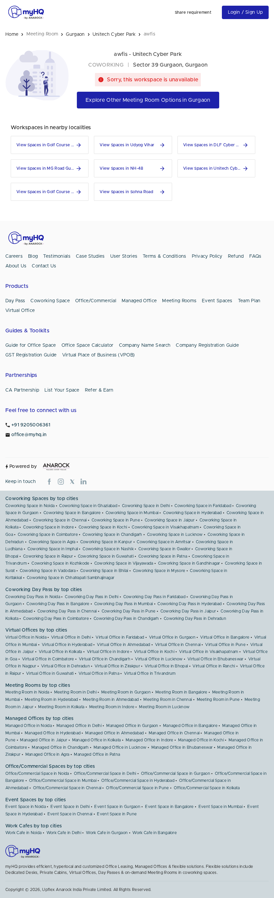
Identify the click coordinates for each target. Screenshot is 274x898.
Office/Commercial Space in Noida (37, 773)
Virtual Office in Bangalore (224, 637)
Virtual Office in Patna (99, 673)
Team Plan (249, 301)
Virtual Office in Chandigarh (104, 659)
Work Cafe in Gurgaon (107, 833)
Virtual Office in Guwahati (50, 673)
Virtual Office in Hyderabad (67, 645)
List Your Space (62, 390)
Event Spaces (217, 301)
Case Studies (90, 256)
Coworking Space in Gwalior (164, 549)
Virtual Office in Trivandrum (149, 673)
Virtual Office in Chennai (178, 645)
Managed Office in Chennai (174, 733)
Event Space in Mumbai (220, 807)
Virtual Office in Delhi (71, 637)
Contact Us (44, 266)
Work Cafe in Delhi (63, 833)
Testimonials (57, 256)
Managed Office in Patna (97, 754)
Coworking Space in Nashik (108, 549)
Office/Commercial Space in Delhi (105, 773)
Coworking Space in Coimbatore (48, 535)
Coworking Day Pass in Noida (32, 597)
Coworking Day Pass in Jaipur (188, 611)
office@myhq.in (28, 434)
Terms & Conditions (164, 256)
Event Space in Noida (25, 807)
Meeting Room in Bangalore (181, 692)
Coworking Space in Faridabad (202, 506)
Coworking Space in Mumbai (132, 513)
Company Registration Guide (207, 345)
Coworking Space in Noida (29, 506)
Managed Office (139, 301)
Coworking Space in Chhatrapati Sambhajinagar (70, 578)
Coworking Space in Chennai (60, 520)
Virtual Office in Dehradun (65, 666)
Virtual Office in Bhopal (166, 666)
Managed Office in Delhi (79, 726)
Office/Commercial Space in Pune (137, 788)
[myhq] (26, 12)
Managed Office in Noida (28, 726)
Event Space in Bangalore (169, 807)
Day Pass (15, 301)
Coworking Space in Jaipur (170, 520)
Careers (14, 256)
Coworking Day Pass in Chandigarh (126, 619)
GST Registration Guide (31, 355)
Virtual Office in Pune (225, 645)
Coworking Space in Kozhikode (60, 563)
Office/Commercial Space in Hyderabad (137, 781)
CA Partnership (22, 390)
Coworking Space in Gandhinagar (189, 563)
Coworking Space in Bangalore (72, 513)
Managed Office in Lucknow (120, 747)
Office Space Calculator (87, 345)
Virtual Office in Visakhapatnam (208, 652)
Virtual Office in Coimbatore (48, 659)
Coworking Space (50, 301)
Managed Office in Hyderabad (53, 733)
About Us (15, 266)
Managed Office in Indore (149, 740)
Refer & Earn (99, 390)
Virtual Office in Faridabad (120, 637)
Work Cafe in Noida (23, 833)
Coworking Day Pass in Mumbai (123, 604)
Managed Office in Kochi (201, 740)
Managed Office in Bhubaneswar (182, 747)
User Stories (124, 256)
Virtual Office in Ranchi (213, 666)
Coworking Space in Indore (48, 527)
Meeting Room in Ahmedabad (111, 700)
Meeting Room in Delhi (75, 692)
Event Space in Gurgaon (117, 807)
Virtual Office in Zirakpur (117, 666)
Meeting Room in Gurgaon (126, 692)
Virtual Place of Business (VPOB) (98, 355)
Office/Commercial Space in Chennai (67, 788)
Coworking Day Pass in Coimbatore (56, 619)
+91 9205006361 (30, 425)
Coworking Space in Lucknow (175, 535)
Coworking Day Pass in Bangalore (57, 604)
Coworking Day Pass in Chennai (67, 611)
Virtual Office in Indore (108, 652)
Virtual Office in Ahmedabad (123, 645)
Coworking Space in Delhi (146, 506)
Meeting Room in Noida (27, 692)
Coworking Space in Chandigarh (112, 535)
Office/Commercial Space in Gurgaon (175, 773)
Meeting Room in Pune (218, 700)
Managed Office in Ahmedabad (114, 733)
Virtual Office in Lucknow (159, 659)
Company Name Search (145, 345)
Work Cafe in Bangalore (154, 833)
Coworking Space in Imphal (52, 549)
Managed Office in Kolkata (96, 740)
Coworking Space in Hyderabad (192, 513)
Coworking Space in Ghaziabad (88, 506)
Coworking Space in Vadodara (48, 571)
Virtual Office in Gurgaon (172, 637)
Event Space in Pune (117, 814)
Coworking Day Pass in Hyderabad (189, 604)
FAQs (255, 256)
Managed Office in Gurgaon (132, 726)
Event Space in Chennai (70, 814)
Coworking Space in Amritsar (164, 542)
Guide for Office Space (30, 345)
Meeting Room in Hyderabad (51, 700)
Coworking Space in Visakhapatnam (165, 527)
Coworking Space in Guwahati (106, 556)
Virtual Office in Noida (25, 637)
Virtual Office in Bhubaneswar (215, 659)
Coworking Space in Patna (162, 556)
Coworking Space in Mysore (159, 571)
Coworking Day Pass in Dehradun (195, 619)
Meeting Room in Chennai (167, 700)
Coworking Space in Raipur (48, 556)
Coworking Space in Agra (52, 542)
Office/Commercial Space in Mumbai (63, 781)
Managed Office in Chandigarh (60, 747)
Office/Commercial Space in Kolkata (207, 788)
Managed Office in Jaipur (43, 740)
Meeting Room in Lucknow (164, 707)
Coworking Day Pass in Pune (129, 611)
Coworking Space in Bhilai (104, 571)
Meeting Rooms (179, 301)
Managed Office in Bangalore (190, 726)
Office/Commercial (95, 301)
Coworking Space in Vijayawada (123, 563)
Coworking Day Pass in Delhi (91, 597)
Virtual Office (20, 310)
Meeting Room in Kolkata (61, 707)
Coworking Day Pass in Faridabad (154, 597)
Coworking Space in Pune (116, 520)
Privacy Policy (207, 256)
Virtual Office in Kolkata (60, 652)
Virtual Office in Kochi (154, 652)
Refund (236, 256)
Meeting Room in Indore (112, 707)
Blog (33, 256)
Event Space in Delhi (70, 807)
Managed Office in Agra (47, 754)
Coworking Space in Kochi (103, 527)
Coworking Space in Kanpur (106, 542)
